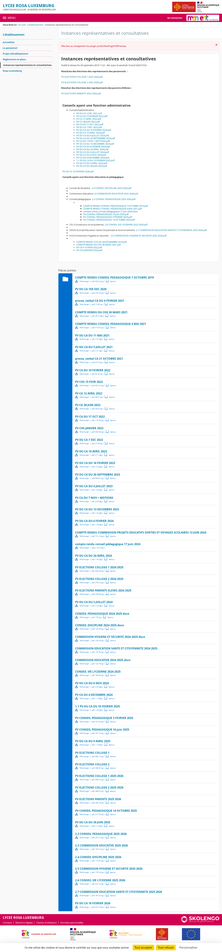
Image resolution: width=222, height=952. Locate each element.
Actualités (8, 42)
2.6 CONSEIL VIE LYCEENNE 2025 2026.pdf (126, 224)
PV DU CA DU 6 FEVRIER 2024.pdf (93, 146)
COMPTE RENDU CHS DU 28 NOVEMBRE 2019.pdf (101, 241)
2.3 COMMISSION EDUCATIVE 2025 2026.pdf (115, 193)
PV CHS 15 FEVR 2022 (89, 382)
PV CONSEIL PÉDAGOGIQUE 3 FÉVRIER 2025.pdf (107, 216)
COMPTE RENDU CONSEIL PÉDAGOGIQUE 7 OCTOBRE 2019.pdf (115, 205)
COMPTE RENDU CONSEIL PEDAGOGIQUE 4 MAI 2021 (110, 324)
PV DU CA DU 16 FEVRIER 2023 (95, 463)
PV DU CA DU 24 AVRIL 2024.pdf (92, 149)
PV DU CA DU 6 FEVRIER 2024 (94, 521)
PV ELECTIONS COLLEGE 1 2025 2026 (99, 776)
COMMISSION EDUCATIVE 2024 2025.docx (102, 660)
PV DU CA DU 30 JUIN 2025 (92, 822)
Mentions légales (24, 922)
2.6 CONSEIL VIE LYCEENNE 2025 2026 (100, 880)
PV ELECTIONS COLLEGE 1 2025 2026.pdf (82, 76)
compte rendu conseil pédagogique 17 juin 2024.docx (110, 211)
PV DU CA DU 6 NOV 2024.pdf (91, 154)
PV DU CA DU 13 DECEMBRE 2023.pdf (95, 143)
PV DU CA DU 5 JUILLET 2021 (94, 347)
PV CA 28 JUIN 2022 (87, 405)
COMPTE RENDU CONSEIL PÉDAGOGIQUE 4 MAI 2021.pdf (112, 208)
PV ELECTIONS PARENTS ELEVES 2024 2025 (103, 590)
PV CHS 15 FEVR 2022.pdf (89, 247)
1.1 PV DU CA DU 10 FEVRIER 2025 (97, 706)
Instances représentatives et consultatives (27, 65)
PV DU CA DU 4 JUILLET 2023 (94, 486)
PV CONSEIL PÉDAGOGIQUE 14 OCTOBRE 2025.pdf (109, 219)
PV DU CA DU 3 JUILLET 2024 (94, 602)
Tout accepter (143, 947)
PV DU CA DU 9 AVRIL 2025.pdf (91, 163)
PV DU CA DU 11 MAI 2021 (92, 335)
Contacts (7, 922)
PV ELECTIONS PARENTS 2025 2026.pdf (81, 93)
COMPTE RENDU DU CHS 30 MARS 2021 (101, 312)
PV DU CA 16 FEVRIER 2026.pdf (77, 171)
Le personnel (10, 47)
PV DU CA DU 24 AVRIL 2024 (93, 556)
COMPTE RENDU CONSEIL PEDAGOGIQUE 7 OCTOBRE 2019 (114, 277)
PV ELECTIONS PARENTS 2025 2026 (98, 799)
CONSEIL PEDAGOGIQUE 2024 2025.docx (102, 614)
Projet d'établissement (15, 53)
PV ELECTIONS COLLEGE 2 (92, 764)
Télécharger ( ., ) (92, 281)
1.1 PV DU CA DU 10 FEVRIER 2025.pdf (95, 160)
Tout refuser (166, 947)
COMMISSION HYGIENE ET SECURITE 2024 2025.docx (110, 637)
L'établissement (35, 24)
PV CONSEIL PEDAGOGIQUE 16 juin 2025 (102, 729)
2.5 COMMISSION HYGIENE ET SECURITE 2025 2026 (108, 869)
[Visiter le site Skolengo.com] (200, 921)
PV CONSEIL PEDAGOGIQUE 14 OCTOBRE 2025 (106, 811)
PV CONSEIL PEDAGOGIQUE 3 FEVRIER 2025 (104, 718)
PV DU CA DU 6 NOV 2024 (92, 683)
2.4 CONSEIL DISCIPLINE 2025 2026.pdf (111, 188)
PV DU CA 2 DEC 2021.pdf (89, 113)
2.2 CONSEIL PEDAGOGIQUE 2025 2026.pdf (113, 199)
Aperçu (111, 281)
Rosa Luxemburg (12, 70)
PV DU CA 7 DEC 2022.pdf (89, 127)
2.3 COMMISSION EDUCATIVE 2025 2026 (101, 845)
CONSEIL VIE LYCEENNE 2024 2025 (98, 671)
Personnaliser (188, 947)
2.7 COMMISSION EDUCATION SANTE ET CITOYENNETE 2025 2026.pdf (171, 230)
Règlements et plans (14, 59)
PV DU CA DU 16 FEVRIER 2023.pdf (93, 129)
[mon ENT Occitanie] (202, 18)
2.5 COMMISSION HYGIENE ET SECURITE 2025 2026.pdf (138, 235)
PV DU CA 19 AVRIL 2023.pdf (90, 132)
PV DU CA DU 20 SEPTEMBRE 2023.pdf (95, 138)
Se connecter (174, 17)
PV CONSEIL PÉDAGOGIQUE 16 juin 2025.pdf (106, 214)
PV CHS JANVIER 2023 (89, 428)
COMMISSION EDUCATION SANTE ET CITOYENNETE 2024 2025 (116, 648)
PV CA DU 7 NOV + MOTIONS (94, 498)
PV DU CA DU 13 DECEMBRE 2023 (97, 509)
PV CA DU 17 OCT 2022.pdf (89, 124)
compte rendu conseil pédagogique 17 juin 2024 (107, 544)
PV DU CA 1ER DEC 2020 (90, 289)
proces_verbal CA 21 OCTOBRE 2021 (99, 359)
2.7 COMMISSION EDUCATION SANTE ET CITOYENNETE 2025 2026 (118, 892)
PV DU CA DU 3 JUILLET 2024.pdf (92, 152)
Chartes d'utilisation (46, 922)
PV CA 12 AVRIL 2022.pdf (88, 118)
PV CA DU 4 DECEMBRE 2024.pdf (92, 157)
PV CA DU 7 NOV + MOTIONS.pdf (93, 141)
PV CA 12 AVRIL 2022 (88, 393)
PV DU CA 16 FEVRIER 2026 (92, 903)
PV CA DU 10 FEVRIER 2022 (92, 370)
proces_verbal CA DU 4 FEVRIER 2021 (99, 301)
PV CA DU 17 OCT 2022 (90, 416)
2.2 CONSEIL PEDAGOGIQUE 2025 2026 (101, 834)
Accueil (21, 24)
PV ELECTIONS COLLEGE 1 (92, 753)
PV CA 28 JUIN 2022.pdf (88, 121)
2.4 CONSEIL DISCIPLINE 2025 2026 (98, 857)
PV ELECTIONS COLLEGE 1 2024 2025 (99, 567)
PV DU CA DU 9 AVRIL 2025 (92, 741)
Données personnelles (71, 922)
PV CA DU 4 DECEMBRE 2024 (94, 695)
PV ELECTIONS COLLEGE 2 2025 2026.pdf (82, 82)
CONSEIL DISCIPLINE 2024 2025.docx (99, 625)
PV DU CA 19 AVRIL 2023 (91, 451)
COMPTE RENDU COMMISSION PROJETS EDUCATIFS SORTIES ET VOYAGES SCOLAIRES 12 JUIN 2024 (140, 532)
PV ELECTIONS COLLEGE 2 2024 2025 (99, 579)
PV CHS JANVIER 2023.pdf (89, 250)
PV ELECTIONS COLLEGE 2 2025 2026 (99, 787)
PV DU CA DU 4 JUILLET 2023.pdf (92, 135)
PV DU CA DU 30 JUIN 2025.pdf (91, 165)
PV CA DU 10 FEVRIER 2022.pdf (91, 116)
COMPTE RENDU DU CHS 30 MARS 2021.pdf (98, 244)
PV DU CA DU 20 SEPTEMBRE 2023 (97, 474)
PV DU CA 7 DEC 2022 (89, 440)
